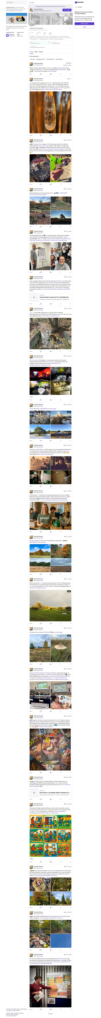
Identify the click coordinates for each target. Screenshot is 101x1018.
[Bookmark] (60, 74)
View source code (14, 1014)
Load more (50, 1013)
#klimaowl (32, 59)
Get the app (16, 1013)
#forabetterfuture (59, 59)
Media (35, 51)
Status (18, 1009)
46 (37, 34)
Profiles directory (23, 1009)
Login (84, 27)
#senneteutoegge (50, 59)
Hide (69, 92)
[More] (70, 74)
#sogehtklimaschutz (40, 59)
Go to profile (67, 10)
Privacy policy (9, 1010)
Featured (41, 51)
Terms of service (16, 1010)
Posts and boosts (34, 56)
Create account (84, 23)
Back (32, 2)
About (15, 1009)
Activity (31, 51)
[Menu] (70, 28)
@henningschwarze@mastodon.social (38, 30)
